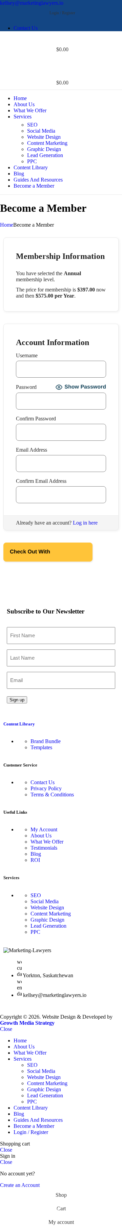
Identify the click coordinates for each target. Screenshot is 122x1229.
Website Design (44, 137)
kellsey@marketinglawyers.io (31, 3)
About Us (41, 835)
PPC (32, 161)
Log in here (85, 523)
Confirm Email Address (41, 481)
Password (26, 387)
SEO (32, 125)
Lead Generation (45, 155)
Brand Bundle (45, 741)
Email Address (31, 450)
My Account (43, 829)
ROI (35, 860)
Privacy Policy (46, 788)
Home (6, 225)
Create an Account (20, 1185)
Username (27, 355)
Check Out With (37, 549)
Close (6, 1029)
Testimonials (43, 848)
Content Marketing (47, 143)
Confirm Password (36, 418)
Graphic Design (44, 149)
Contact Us (42, 782)
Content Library (19, 723)
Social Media (41, 131)
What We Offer (46, 842)
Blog (35, 854)
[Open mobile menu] (61, 63)
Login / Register (31, 1132)
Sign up (16, 699)
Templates (41, 747)
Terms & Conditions (52, 794)
